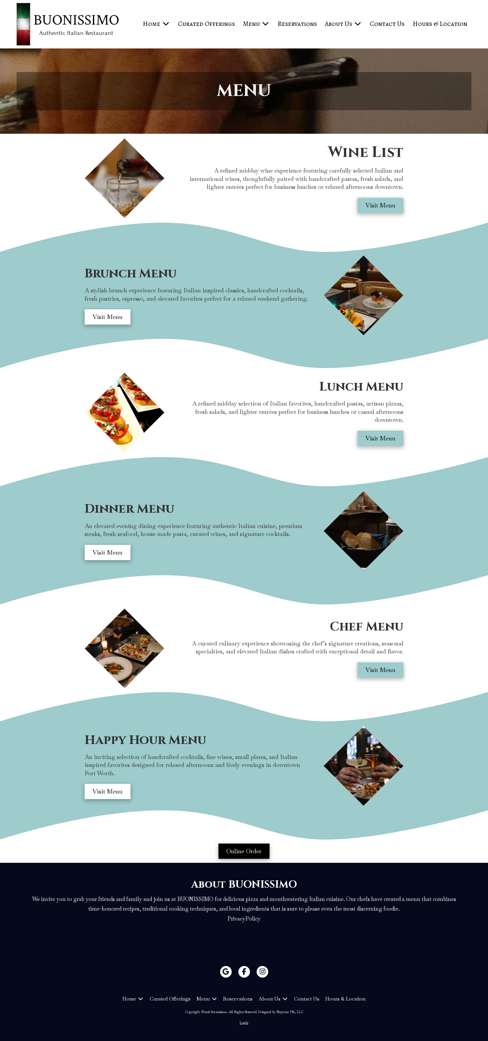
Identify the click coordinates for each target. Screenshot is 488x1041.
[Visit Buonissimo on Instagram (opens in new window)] (262, 972)
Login (244, 1022)
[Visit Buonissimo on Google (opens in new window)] (226, 972)
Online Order (244, 851)
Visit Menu (380, 205)
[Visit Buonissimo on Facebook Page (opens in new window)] (244, 972)
